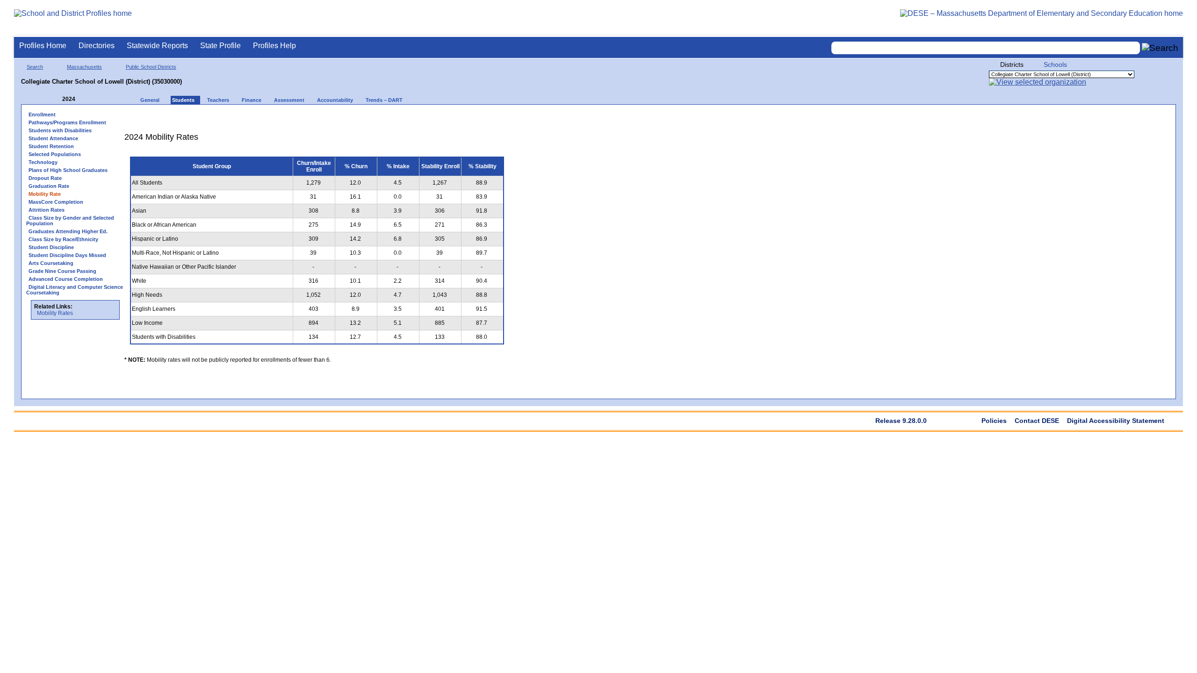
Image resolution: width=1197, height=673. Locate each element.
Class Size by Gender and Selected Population (70, 220)
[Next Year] (87, 99)
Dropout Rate (45, 178)
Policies (994, 420)
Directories (97, 46)
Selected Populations (55, 154)
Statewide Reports (157, 46)
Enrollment (42, 114)
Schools (1055, 64)
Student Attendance (53, 138)
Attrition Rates (47, 210)
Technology (43, 162)
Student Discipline (51, 247)
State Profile (220, 46)
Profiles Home (42, 46)
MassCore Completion (56, 202)
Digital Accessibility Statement (1115, 420)
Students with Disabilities (60, 130)
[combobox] (985, 48)
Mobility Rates (55, 313)
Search (35, 67)
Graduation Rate (49, 186)
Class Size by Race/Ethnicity (63, 239)
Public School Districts (151, 67)
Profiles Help (274, 46)
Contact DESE (1037, 420)
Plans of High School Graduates (68, 170)
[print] (451, 117)
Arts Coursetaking (51, 263)
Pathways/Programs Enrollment (67, 122)
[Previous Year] (55, 99)
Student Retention (51, 146)
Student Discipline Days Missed (67, 255)
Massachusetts (84, 67)
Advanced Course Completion (66, 279)
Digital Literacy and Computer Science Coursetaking (74, 289)
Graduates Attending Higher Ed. (68, 231)
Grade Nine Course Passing (62, 271)
